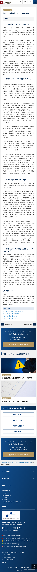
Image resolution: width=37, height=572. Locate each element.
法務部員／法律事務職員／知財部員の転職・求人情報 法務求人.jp (18, 541)
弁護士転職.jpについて (7, 495)
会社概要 (4, 562)
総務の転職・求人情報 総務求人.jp (11, 544)
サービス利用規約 (6, 555)
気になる (25, 3)
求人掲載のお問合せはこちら (8, 557)
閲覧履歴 (20, 3)
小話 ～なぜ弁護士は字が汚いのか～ (13, 311)
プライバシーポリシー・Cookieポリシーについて (13, 552)
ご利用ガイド (5, 499)
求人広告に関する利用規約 (8, 560)
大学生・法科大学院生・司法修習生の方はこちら (13, 502)
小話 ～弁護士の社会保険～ (10, 316)
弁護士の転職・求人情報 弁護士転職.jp (12, 535)
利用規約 (25, 569)
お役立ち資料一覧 (6, 490)
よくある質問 (5, 497)
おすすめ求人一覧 (6, 493)
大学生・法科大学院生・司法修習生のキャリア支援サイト (16, 538)
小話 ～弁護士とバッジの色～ (11, 318)
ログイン (30, 3)
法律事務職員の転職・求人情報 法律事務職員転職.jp (15, 546)
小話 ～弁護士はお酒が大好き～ (12, 314)
